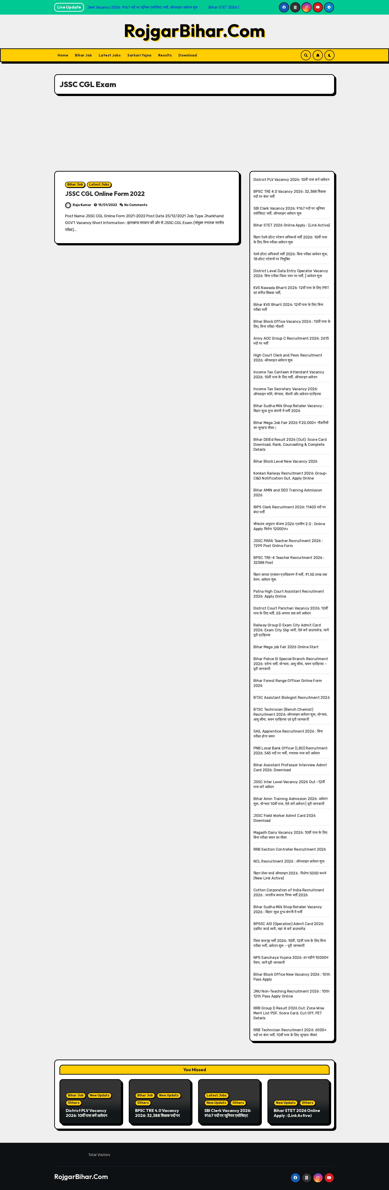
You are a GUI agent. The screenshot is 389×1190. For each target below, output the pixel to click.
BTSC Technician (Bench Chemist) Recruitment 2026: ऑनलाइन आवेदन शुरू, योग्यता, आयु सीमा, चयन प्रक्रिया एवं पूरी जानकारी (290, 714)
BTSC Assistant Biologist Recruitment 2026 (291, 697)
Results (165, 55)
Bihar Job (83, 55)
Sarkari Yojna (139, 55)
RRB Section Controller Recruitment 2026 (289, 849)
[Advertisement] (194, 132)
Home (63, 55)
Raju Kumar (82, 205)
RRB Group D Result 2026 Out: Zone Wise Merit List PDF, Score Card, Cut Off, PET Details (288, 1013)
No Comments (135, 205)
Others (73, 1103)
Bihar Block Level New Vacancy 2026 (285, 461)
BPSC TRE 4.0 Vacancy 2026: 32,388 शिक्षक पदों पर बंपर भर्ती (157, 1115)
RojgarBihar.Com (194, 30)
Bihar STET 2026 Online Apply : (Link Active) (291, 225)
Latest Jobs (110, 55)
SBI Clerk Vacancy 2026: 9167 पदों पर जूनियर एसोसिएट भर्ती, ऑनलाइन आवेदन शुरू (227, 1115)
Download (188, 55)
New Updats (99, 1095)
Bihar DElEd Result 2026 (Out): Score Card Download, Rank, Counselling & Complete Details (290, 444)
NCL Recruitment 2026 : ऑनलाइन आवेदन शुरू (289, 861)
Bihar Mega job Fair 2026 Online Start (286, 647)
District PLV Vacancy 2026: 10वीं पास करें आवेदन (291, 179)
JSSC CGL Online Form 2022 (105, 193)
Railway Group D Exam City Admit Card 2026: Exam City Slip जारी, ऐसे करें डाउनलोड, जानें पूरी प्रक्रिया (291, 630)
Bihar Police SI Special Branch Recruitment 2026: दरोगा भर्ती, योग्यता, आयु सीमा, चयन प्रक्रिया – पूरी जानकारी (290, 664)
